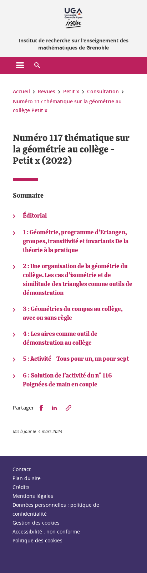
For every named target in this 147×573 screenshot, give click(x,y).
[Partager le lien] (68, 408)
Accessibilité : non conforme (46, 531)
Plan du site (26, 478)
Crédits (21, 487)
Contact (21, 469)
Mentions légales (32, 496)
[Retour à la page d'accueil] (73, 17)
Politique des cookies (37, 540)
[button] (37, 65)
